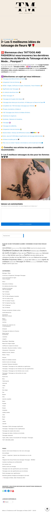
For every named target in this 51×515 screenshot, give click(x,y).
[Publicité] (25, 26)
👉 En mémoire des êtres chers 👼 (10, 92)
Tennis (28, 261)
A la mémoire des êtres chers (9, 286)
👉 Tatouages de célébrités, (9, 126)
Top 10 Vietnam (6, 307)
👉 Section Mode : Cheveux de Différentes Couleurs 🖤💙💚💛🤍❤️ (20, 132)
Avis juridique (5, 453)
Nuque (4, 408)
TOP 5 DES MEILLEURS (8, 39)
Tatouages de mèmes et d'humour (10, 331)
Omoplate (4, 410)
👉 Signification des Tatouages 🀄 (10, 89)
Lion (7, 255)
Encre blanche (33, 261)
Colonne (33, 250)
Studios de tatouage (7, 288)
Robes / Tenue (5, 354)
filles (27, 257)
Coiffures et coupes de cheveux (10, 345)
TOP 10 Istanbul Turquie (8, 300)
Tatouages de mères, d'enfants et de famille (13, 433)
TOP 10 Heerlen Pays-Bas (8, 303)
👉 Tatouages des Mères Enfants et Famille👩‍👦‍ (14, 79)
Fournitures (5, 314)
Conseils (40, 261)
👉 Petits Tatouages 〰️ (7, 95)
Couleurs (6, 250)
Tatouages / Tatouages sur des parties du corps (14, 373)
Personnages (43, 257)
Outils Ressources (6, 312)
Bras (3, 378)
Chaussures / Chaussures (8, 350)
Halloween (45, 253)
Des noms (31, 257)
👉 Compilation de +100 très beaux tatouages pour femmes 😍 (18, 105)
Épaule (4, 394)
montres (4, 322)
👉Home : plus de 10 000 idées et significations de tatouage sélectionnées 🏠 (22, 136)
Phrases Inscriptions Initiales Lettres (11, 310)
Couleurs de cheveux (21, 250)
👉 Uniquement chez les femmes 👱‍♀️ (11, 82)
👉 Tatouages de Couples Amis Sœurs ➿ (12, 99)
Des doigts (5, 390)
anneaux (4, 319)
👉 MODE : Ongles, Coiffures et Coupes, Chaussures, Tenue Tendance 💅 (21, 85)
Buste (3, 416)
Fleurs (29, 253)
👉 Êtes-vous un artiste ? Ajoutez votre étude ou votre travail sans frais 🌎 (22, 142)
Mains (3, 401)
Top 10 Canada (6, 294)
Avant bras (5, 376)
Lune (23, 255)
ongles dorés (14, 263)
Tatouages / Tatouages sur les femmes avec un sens (15, 370)
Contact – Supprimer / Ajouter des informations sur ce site (16, 455)
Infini (3, 255)
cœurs (38, 250)
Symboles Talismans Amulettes (10, 364)
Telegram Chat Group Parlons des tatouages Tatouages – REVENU (18, 459)
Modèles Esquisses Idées (12, 259)
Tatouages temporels (7, 435)
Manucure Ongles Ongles (8, 343)
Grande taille (12, 261)
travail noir (33, 248)
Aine (3, 396)
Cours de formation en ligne (9, 277)
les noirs (23, 257)
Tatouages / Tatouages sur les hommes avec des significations (18, 368)
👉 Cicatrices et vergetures (8, 116)
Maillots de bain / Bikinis (8, 352)
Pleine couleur (35, 253)
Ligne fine (18, 255)
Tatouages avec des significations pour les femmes (15, 471)
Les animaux (6, 248)
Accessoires (5, 334)
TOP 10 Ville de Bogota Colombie (10, 296)
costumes (4, 336)
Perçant (4, 357)
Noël (18, 257)
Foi (17, 253)
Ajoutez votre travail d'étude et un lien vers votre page (16, 450)
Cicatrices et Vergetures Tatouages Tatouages (13, 275)
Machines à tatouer (7, 315)
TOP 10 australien (6, 289)
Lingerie (4, 339)
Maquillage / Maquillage (8, 341)
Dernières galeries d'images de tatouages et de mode (15, 475)
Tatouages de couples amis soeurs (11, 430)
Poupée (4, 403)
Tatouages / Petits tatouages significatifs (12, 426)
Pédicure (36, 257)
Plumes (23, 259)
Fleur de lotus (22, 253)
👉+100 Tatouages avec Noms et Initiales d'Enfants (15, 112)
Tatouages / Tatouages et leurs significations (13, 428)
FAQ (3, 457)
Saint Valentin (38, 259)
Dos (3, 392)
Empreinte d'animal (15, 248)
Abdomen (4, 374)
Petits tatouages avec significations (11, 473)
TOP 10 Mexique (6, 305)
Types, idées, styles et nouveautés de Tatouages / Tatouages (17, 437)
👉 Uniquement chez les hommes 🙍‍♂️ (11, 129)
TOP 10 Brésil (5, 291)
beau (28, 248)
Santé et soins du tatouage (9, 361)
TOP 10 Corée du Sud (7, 298)
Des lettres (11, 255)
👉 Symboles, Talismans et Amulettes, (11, 119)
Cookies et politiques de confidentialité (12, 462)
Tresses (45, 261)
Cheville (4, 423)
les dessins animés (40, 248)
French (6, 501)
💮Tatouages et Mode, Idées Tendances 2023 (13, 477)
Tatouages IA (20, 261)
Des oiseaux (23, 248)
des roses (32, 259)
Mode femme (5, 333)
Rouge (26, 259)
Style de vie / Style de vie (8, 324)
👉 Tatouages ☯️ (6, 122)
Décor (3, 281)
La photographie (6, 326)
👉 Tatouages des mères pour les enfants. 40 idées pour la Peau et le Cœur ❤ (23, 102)
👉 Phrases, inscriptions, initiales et (11, 109)
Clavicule (4, 383)
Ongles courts (6, 263)
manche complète (6, 399)
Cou (3, 387)
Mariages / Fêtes (6, 273)
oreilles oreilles (6, 412)
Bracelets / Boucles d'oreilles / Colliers (11, 348)
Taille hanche (5, 381)
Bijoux (3, 318)
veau (3, 414)
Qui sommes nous (6, 464)
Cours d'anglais (6, 278)
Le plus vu (12, 257)
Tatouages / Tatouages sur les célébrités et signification (16, 366)
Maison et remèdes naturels (9, 359)
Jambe (4, 421)
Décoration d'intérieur (7, 283)
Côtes (3, 385)
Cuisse (4, 405)
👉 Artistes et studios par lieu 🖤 (10, 139)
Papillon (27, 255)
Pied (3, 419)
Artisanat (4, 328)
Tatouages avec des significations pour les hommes (15, 468)
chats (40, 253)
